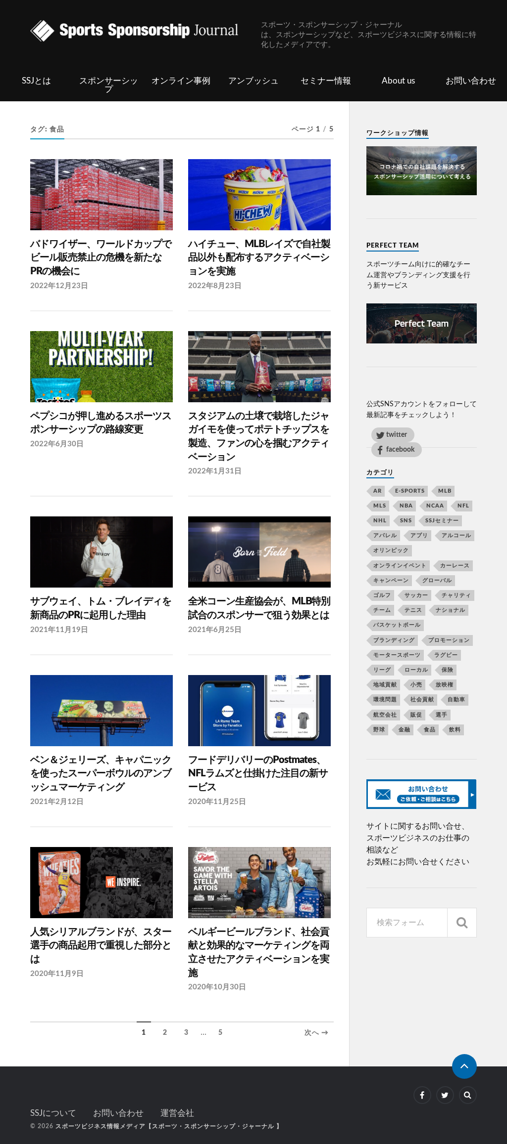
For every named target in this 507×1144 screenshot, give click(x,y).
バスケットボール (397, 625)
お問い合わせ (471, 81)
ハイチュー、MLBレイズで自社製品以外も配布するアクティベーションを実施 (259, 257)
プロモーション (449, 640)
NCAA (435, 505)
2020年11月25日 (217, 801)
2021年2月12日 (57, 801)
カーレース (455, 565)
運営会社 (177, 1113)
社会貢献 (422, 699)
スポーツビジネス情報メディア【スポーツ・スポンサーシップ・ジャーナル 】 (169, 1126)
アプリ (419, 535)
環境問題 (385, 699)
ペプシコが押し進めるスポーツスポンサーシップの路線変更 (100, 423)
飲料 (455, 729)
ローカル (416, 670)
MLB (445, 491)
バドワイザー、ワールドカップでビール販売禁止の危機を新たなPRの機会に (100, 257)
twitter (396, 434)
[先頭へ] (464, 1066)
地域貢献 (385, 684)
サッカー (416, 595)
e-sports (410, 491)
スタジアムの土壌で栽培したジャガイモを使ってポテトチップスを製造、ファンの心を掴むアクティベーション (258, 436)
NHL (380, 520)
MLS (379, 505)
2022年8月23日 (215, 286)
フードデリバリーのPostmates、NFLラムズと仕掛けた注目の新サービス (258, 773)
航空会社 (385, 715)
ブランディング (394, 640)
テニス (413, 610)
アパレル (385, 535)
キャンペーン (391, 580)
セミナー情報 (326, 81)
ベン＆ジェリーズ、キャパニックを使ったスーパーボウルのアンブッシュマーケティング (100, 773)
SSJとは (36, 81)
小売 (416, 684)
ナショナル (450, 610)
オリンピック (391, 550)
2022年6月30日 (57, 444)
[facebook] (422, 1095)
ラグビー (446, 655)
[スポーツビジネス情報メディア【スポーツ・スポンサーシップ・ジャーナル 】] (145, 32)
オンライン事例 (181, 81)
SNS (406, 520)
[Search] (462, 922)
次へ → (316, 1032)
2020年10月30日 (217, 987)
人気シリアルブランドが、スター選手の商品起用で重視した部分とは (100, 945)
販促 (416, 715)
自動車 (456, 699)
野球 (379, 729)
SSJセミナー (442, 520)
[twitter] (445, 1095)
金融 (404, 729)
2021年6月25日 (215, 630)
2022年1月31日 (215, 471)
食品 (430, 729)
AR (377, 491)
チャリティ (456, 595)
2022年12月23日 (59, 286)
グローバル (437, 580)
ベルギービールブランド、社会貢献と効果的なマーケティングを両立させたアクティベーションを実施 (258, 952)
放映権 (445, 684)
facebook (400, 449)
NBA (406, 505)
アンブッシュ (253, 81)
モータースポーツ (397, 655)
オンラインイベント (400, 565)
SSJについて (53, 1113)
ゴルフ (382, 595)
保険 (448, 670)
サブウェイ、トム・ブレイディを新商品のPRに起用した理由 (100, 608)
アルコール (456, 535)
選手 (442, 715)
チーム (382, 610)
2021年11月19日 (59, 630)
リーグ (382, 670)
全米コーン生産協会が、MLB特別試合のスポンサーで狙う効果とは (259, 608)
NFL (463, 505)
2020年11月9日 (57, 973)
